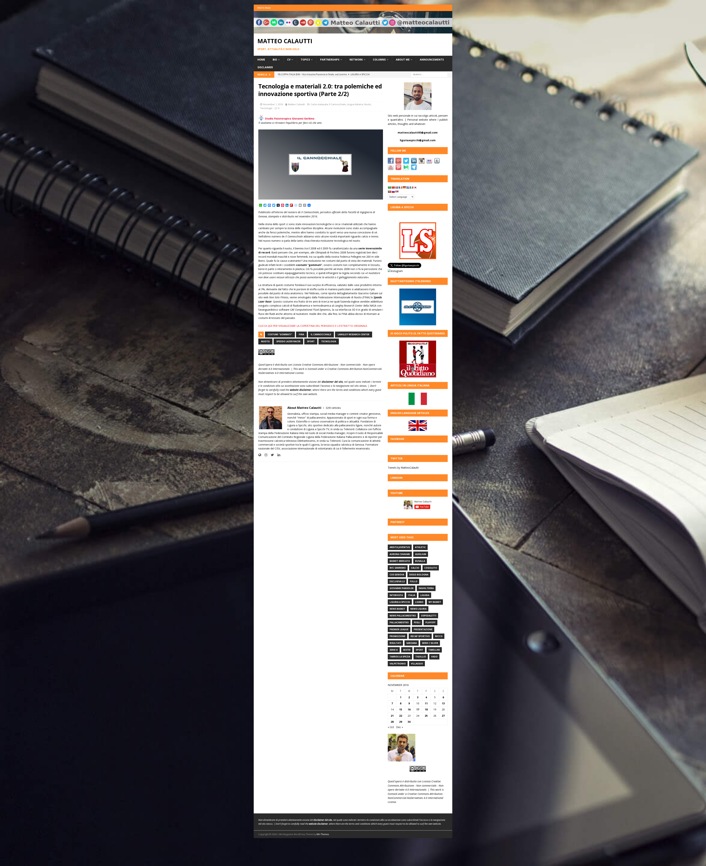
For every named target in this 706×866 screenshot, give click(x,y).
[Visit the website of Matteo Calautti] (259, 455)
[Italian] (411, 187)
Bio (275, 59)
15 (400, 709)
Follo (413, 581)
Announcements (432, 59)
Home (261, 59)
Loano (419, 602)
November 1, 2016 (273, 104)
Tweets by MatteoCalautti (403, 467)
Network (356, 59)
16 (409, 709)
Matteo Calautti (296, 104)
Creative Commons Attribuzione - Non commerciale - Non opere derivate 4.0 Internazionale (415, 785)
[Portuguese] (389, 191)
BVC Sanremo (398, 567)
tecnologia (328, 341)
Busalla (420, 561)
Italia (411, 595)
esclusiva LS (397, 581)
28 (392, 721)
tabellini (434, 649)
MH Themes (323, 834)
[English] (396, 187)
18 (426, 709)
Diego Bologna (418, 574)
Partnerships (329, 59)
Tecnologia (266, 108)
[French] (400, 187)
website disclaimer (300, 390)
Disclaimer (265, 67)
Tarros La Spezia (400, 656)
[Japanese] (415, 187)
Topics (305, 59)
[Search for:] (429, 74)
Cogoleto (430, 567)
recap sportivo (420, 636)
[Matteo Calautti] (353, 31)
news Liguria (418, 608)
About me (403, 59)
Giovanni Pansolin (401, 588)
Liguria (424, 595)
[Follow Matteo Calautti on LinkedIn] (277, 455)
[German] (404, 187)
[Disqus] (320, 512)
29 (400, 721)
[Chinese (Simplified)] (393, 187)
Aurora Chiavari (400, 554)
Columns (379, 59)
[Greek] (407, 187)
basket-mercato (400, 561)
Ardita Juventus (400, 547)
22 (400, 715)
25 (426, 715)
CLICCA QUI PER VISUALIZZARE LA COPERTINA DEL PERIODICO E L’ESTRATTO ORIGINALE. (313, 326)
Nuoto (367, 104)
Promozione (397, 636)
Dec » (399, 727)
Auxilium (420, 554)
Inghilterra (426, 588)
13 (443, 703)
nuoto (265, 341)
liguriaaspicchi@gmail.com (418, 140)
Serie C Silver (430, 643)
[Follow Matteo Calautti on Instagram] (264, 455)
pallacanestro (399, 622)
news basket (397, 608)
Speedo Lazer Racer (288, 341)
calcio (415, 567)
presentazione (423, 629)
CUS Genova (397, 574)
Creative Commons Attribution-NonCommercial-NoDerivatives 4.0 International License (415, 798)
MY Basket (435, 602)
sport (311, 341)
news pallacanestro (403, 615)
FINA (301, 334)
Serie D (394, 649)
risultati (395, 643)
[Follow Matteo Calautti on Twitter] (271, 455)
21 (392, 715)
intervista (396, 595)
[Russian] (393, 191)
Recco (439, 636)
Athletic (420, 547)
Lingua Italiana (355, 104)
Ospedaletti (428, 615)
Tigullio (420, 656)
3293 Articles (333, 408)
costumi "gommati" (280, 334)
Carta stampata (319, 104)
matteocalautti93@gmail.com (418, 132)
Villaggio (417, 663)
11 (426, 703)
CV (288, 59)
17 (417, 709)
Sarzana (411, 643)
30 (409, 721)
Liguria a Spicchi (400, 602)
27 (443, 715)
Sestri (407, 649)
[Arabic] (389, 187)
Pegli (417, 622)
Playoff (430, 622)
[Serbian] (396, 191)
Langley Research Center (353, 334)
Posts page (263, 7)
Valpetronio (398, 663)
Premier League (399, 629)
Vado (434, 656)
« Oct (391, 727)
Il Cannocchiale (337, 104)
